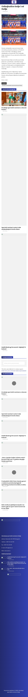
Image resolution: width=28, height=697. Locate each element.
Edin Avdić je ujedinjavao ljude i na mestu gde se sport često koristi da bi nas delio (13, 506)
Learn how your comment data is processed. (13, 371)
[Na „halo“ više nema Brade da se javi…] (4, 569)
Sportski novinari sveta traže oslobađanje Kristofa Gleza (11, 228)
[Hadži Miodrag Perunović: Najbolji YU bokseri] (14, 289)
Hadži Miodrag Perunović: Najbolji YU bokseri (13, 348)
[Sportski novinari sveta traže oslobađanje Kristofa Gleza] (14, 169)
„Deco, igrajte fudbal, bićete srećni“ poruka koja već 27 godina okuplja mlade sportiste (13, 459)
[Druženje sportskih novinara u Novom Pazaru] (14, 99)
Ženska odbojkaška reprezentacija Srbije (12, 85)
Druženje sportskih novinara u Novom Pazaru (14, 108)
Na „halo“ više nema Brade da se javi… (15, 569)
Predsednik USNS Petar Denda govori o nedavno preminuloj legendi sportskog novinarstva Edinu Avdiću (13, 483)
